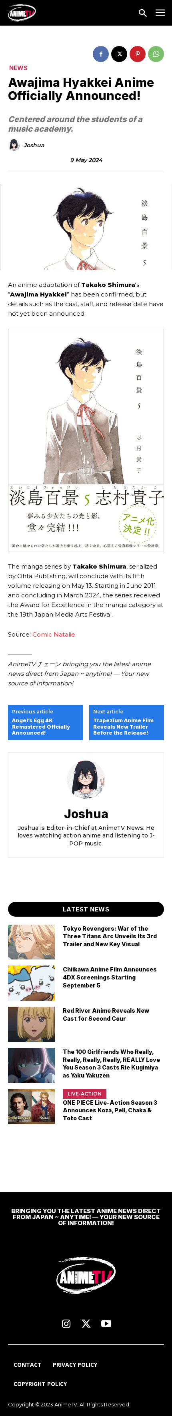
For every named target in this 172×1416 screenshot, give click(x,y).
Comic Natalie (53, 634)
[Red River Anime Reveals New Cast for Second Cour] (31, 1024)
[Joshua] (15, 145)
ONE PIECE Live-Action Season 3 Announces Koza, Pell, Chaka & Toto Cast (110, 1110)
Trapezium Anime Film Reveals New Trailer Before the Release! (123, 726)
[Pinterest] (138, 54)
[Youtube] (106, 1324)
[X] (119, 54)
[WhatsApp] (156, 54)
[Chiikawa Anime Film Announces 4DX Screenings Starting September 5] (31, 983)
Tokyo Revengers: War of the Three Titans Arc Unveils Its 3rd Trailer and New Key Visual (110, 936)
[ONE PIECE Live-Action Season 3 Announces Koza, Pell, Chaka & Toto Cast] (31, 1106)
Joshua (34, 145)
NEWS (18, 68)
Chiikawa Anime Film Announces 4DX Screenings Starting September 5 (110, 977)
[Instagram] (66, 1324)
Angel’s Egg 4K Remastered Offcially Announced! (41, 726)
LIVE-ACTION (85, 1094)
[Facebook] (101, 54)
